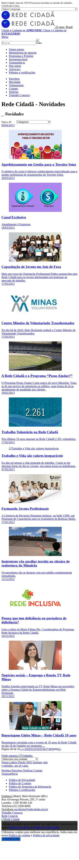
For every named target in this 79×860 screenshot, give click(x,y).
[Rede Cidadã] (10, 819)
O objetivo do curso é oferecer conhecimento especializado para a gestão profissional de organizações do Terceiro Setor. (39, 173)
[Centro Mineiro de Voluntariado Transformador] (35, 316)
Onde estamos (10, 755)
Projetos (6, 770)
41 (58, 749)
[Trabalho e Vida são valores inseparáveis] (34, 448)
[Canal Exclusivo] (35, 210)
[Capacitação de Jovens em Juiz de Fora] (35, 260)
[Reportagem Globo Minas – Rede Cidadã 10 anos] (35, 729)
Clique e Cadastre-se (21, 30)
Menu (4, 36)
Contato (37, 770)
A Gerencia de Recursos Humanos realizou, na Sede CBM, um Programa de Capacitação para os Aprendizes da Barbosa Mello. (38, 517)
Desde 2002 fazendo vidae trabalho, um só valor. (24, 764)
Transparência (9, 773)
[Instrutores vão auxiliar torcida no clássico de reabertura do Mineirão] (35, 555)
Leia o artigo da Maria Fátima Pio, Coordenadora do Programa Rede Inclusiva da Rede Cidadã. (37, 631)
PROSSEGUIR (11, 839)
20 (29, 749)
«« (21, 749)
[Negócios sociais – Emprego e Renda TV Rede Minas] (35, 668)
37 (46, 749)
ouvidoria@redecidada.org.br (31, 809)
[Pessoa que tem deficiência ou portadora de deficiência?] (35, 612)
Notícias (28, 770)
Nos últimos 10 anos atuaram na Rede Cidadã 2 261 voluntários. (38, 439)
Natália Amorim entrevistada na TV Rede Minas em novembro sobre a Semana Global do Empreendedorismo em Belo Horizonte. (37, 690)
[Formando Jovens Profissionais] (35, 502)
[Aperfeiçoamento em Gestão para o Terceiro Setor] (35, 158)
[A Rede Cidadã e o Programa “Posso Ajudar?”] (35, 369)
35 (40, 749)
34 (37, 749)
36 (43, 749)
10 (26, 749)
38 (49, 749)
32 (31, 749)
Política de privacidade (46, 827)
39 (52, 749)
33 (34, 749)
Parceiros (17, 770)
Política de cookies (20, 827)
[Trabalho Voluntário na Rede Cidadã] (35, 425)
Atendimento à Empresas (15, 224)
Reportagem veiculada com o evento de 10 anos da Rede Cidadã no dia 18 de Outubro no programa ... (39, 744)
